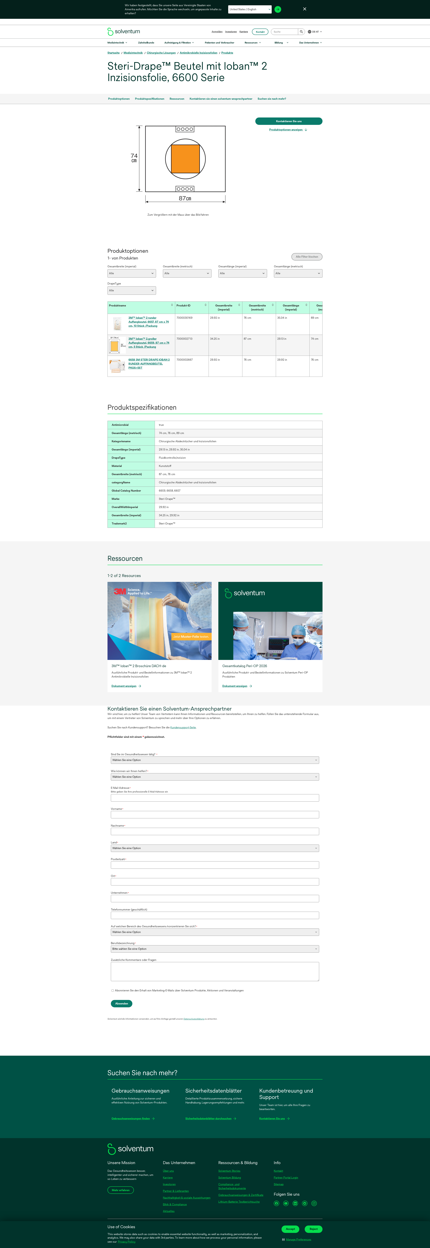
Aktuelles (169, 1211)
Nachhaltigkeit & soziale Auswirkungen (186, 1197)
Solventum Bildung (229, 1177)
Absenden (121, 1003)
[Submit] (301, 32)
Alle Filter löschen (307, 256)
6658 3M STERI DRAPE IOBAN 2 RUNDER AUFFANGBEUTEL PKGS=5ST (149, 363)
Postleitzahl (118, 859)
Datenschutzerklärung (194, 1019)
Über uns (168, 1170)
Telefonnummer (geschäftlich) (129, 909)
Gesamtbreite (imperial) (122, 266)
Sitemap (279, 1184)
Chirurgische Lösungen (161, 52)
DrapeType (114, 283)
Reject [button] (314, 1229)
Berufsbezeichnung (123, 943)
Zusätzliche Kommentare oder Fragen (133, 960)
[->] (277, 9)
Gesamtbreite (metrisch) (177, 266)
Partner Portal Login (286, 1177)
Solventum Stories (229, 1170)
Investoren (231, 31)
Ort (113, 876)
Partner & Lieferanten (176, 1191)
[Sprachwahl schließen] (304, 9)
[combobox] (288, 32)
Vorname (117, 808)
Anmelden (217, 31)
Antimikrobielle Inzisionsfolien (198, 52)
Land (114, 842)
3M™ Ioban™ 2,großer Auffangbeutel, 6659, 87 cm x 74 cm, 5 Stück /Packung (148, 342)
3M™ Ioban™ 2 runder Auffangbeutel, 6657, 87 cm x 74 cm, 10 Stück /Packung (148, 321)
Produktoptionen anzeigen (286, 129)
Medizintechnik (133, 52)
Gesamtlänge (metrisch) (288, 266)
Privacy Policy (126, 1241)
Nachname (118, 825)
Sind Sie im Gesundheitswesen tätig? (134, 754)
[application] (178, 164)
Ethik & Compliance (175, 1204)
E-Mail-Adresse (121, 787)
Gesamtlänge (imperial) (232, 266)
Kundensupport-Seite (183, 727)
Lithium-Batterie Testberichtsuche (239, 1201)
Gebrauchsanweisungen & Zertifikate (240, 1195)
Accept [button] (290, 1229)
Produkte (227, 52)
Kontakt (278, 1170)
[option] (178, 167)
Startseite (114, 52)
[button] (297, 1239)
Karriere (244, 31)
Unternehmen (120, 892)
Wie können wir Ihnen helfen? (129, 771)
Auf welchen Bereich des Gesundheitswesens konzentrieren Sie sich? (154, 926)
